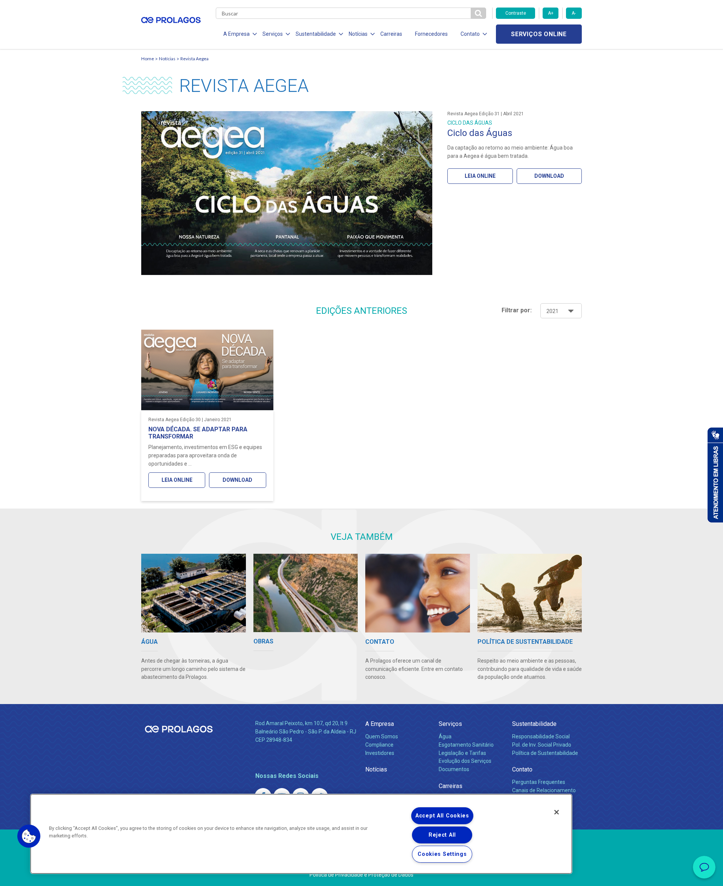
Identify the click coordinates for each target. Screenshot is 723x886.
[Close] (556, 812)
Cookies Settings (442, 854)
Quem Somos (381, 736)
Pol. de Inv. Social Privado (541, 745)
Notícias (167, 58)
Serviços (450, 723)
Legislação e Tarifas (462, 753)
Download (549, 176)
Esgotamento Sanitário (466, 745)
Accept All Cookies (442, 816)
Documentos (454, 769)
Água (445, 736)
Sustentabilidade (534, 723)
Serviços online (539, 34)
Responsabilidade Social (541, 736)
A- (574, 13)
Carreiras (391, 34)
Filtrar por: (517, 310)
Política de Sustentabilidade (545, 753)
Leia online (480, 176)
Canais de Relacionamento (544, 790)
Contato (522, 769)
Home (147, 58)
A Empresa (379, 723)
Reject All (442, 835)
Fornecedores (431, 34)
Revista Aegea (194, 58)
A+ (551, 13)
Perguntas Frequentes (538, 782)
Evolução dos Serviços (465, 761)
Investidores (379, 753)
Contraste (515, 13)
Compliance (379, 745)
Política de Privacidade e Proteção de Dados (361, 875)
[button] (29, 836)
